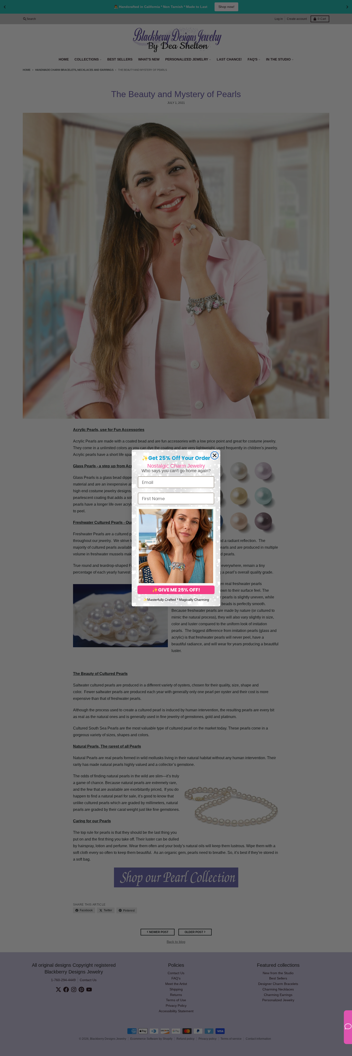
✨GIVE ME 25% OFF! (176, 589)
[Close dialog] (214, 455)
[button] (176, 546)
